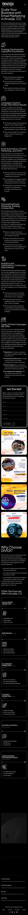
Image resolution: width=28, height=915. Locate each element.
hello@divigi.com (14, 869)
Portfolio (17, 909)
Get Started (7, 424)
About (3, 909)
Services (10, 909)
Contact (24, 909)
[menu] (25, 4)
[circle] (12, 912)
